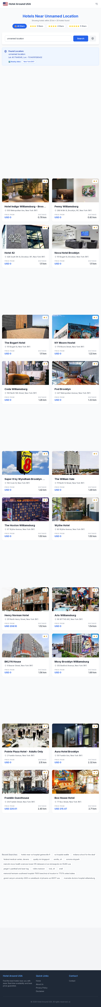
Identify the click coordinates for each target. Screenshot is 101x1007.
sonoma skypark (73, 859)
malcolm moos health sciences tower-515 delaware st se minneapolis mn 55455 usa (37, 864)
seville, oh (58, 859)
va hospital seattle (61, 855)
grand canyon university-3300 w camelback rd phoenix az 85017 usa (32, 878)
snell (61, 869)
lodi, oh (52, 869)
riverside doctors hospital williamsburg (79, 878)
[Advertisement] (40, 85)
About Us (39, 984)
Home (38, 981)
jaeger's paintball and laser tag (16, 869)
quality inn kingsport (41, 859)
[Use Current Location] (92, 38)
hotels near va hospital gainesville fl (35, 855)
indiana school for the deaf (84, 855)
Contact (72, 981)
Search (80, 38)
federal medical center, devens (16, 859)
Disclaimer (40, 991)
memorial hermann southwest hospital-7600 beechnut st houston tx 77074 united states (39, 873)
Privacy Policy (41, 988)
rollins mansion (39, 869)
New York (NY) (29, 62)
